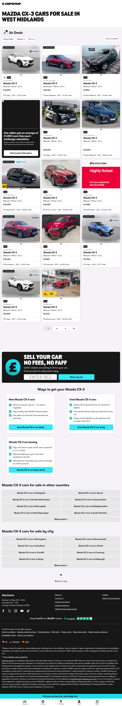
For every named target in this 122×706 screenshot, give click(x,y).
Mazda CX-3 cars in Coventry (90, 552)
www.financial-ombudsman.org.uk (83, 679)
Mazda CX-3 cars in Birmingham (31, 539)
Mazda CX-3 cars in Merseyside (31, 506)
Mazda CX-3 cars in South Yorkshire (90, 513)
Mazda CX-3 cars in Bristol (91, 546)
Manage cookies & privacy (26, 632)
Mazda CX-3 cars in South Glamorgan (31, 513)
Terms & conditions (9, 632)
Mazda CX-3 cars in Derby (31, 559)
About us (58, 595)
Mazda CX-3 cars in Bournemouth (90, 539)
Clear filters (8, 39)
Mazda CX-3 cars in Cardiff (31, 552)
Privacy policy (66, 632)
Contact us (59, 598)
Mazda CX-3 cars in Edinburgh (91, 559)
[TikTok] (28, 612)
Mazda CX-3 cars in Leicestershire (90, 500)
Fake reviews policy (80, 632)
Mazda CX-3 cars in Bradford (31, 546)
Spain (27, 642)
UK (6, 642)
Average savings (8, 661)
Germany (16, 642)
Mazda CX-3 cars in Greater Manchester (31, 500)
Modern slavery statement (98, 632)
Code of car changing (25, 635)
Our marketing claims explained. (16, 657)
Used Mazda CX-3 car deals (91, 427)
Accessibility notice (9, 635)
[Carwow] (11, 4)
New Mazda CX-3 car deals (30, 427)
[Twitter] (9, 612)
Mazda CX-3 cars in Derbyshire (31, 493)
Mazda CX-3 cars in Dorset (91, 493)
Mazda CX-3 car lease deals (31, 470)
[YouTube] (22, 612)
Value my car (76, 377)
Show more (60, 519)
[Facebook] (3, 612)
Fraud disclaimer (44, 632)
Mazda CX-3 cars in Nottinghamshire (91, 506)
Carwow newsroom (62, 605)
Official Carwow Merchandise (66, 609)
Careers (105, 595)
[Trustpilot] (77, 618)
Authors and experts (62, 602)
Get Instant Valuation (21, 153)
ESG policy (55, 632)
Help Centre (8, 595)
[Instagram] (16, 612)
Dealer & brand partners (111, 598)
